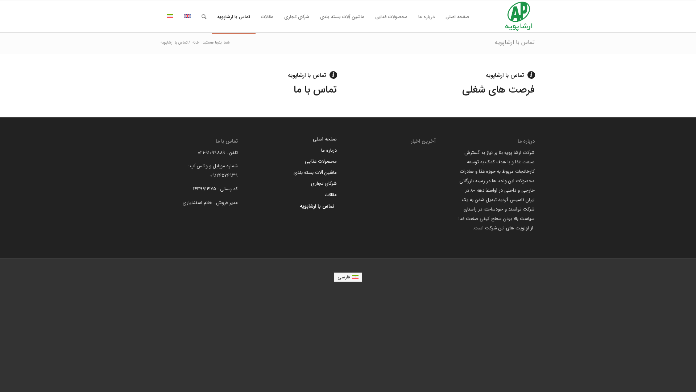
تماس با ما (315, 90)
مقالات (330, 195)
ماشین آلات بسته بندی (315, 172)
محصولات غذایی (321, 161)
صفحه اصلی (325, 139)
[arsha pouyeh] (519, 16)
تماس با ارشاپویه (515, 42)
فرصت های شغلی (498, 90)
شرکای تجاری (324, 183)
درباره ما (329, 150)
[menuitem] (457, 17)
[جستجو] (204, 17)
